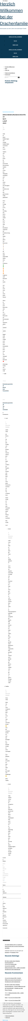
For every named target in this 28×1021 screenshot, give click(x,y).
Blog (15, 40)
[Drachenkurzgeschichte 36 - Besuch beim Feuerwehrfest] (5, 379)
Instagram (13, 952)
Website (4, 897)
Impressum (7, 74)
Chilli (5, 373)
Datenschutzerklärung (10, 73)
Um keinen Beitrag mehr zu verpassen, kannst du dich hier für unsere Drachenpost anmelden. (14, 946)
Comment (5, 928)
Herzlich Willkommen (15, 36)
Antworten (7, 427)
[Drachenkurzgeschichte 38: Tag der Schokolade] (5, 397)
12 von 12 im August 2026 (10, 964)
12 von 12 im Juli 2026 (10, 966)
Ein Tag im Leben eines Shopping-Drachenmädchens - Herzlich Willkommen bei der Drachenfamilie (15, 986)
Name (4, 885)
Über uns (15, 45)
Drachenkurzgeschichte (8, 111)
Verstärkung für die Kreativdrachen (12, 969)
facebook (7, 952)
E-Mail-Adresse (4, 891)
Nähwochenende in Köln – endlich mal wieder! (15, 967)
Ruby (6, 997)
